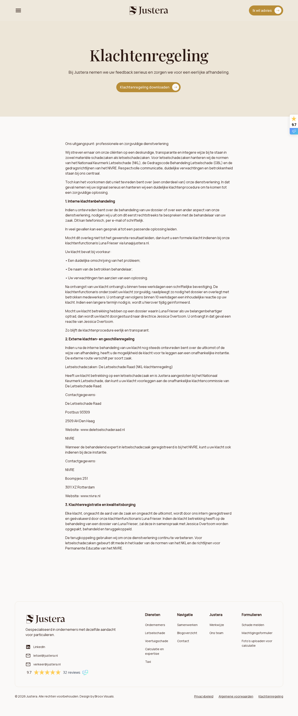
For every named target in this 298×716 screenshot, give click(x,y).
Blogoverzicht (187, 633)
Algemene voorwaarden (236, 696)
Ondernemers (155, 625)
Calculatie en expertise (154, 651)
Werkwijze (216, 625)
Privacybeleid (203, 696)
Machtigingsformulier (257, 633)
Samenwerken (187, 625)
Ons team (216, 633)
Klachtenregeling (271, 696)
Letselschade (155, 633)
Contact (183, 641)
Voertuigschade (156, 641)
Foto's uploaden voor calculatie (257, 643)
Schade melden (253, 625)
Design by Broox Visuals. (97, 696)
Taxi (148, 662)
